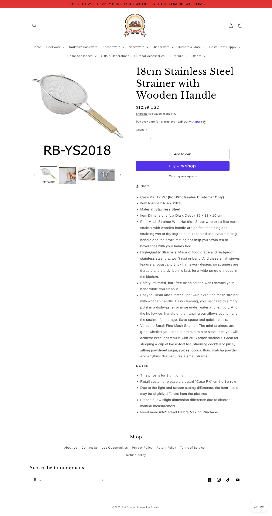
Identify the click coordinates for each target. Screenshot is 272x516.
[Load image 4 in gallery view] (106, 175)
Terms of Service (192, 447)
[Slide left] (34, 175)
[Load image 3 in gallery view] (86, 175)
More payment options (183, 176)
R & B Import (129, 507)
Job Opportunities (115, 447)
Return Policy (166, 447)
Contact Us (90, 447)
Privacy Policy (142, 447)
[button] (34, 25)
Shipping (142, 113)
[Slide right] (120, 175)
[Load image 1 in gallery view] (48, 175)
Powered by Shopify (148, 507)
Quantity (141, 129)
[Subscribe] (101, 480)
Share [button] (145, 186)
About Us (71, 447)
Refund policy (136, 455)
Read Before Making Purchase (193, 412)
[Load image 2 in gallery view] (67, 175)
